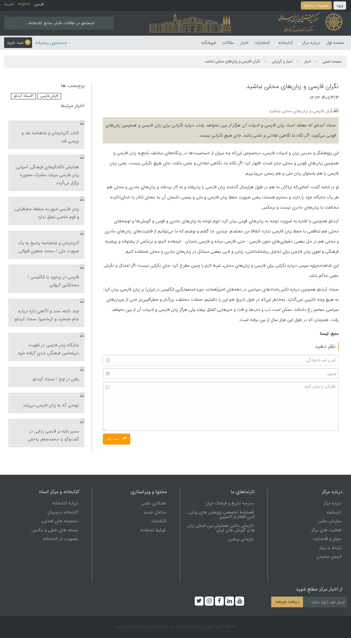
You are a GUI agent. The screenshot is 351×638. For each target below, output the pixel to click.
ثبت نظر (113, 439)
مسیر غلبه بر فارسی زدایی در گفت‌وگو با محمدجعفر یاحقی (53, 435)
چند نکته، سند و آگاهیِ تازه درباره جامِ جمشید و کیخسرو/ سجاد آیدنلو (47, 315)
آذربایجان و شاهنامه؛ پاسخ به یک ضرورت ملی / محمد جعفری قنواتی (48, 247)
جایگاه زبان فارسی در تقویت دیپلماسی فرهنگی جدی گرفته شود (48, 349)
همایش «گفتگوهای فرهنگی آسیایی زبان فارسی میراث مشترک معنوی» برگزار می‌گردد (47, 175)
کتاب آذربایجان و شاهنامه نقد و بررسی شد (50, 137)
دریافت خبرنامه (287, 602)
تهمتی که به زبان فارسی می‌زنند (51, 405)
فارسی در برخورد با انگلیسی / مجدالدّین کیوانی (53, 281)
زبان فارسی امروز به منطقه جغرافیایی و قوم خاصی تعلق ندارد (47, 213)
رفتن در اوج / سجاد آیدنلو (56, 379)
